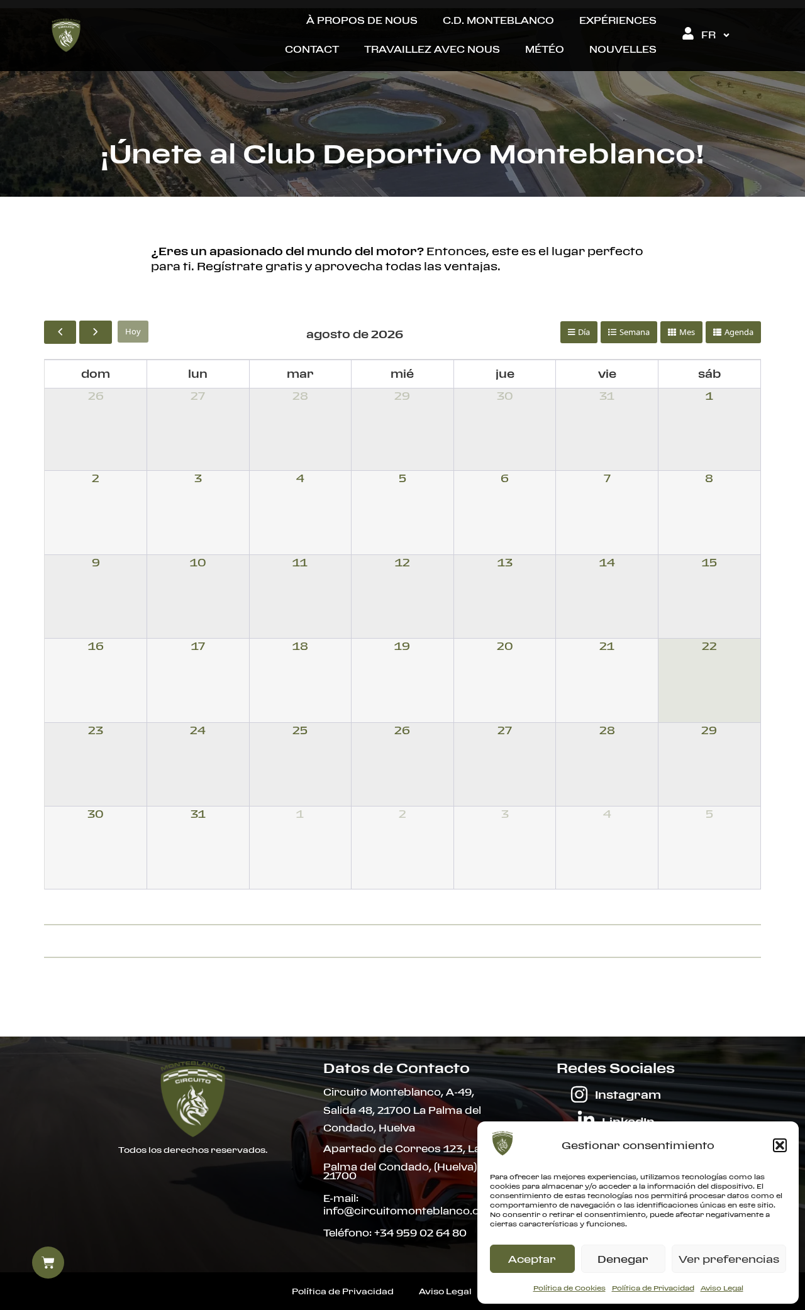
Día (584, 332)
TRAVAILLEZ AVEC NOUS (432, 49)
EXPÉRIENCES (618, 20)
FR (708, 35)
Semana (634, 332)
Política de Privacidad (653, 1288)
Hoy (133, 331)
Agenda (738, 332)
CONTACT (312, 49)
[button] (780, 1145)
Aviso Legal (722, 1288)
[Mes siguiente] (95, 332)
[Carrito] (48, 1263)
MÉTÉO (544, 49)
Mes (687, 332)
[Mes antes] (60, 332)
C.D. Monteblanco (498, 20)
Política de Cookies (569, 1288)
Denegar (622, 1259)
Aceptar (532, 1259)
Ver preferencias (729, 1259)
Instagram (628, 1095)
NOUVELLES (623, 49)
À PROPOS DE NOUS (362, 20)
